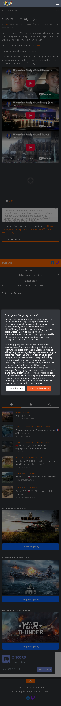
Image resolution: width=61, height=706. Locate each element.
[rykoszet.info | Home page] (10, 3)
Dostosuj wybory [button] (15, 388)
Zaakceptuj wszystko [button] (39, 388)
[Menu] (57, 3)
